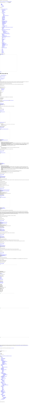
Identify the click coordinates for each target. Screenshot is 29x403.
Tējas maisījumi (4, 397)
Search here (1, 2)
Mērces (3, 389)
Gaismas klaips (3, 207)
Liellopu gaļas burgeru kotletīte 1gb (3, 255)
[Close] (0, 354)
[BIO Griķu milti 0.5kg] (14, 236)
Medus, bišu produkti (4, 373)
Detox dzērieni (3, 395)
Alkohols (3, 13)
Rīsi (2, 371)
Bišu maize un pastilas (5, 31)
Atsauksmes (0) (2, 89)
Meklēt (9, 2)
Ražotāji (0, 277)
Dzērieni (4, 12)
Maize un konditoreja (8, 33)
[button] (2, 127)
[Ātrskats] (0, 111)
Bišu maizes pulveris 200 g (2, 163)
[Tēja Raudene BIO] (14, 103)
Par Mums (3, 51)
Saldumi (3, 385)
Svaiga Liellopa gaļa (4, 23)
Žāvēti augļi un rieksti (4, 384)
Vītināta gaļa (3, 24)
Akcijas (2, 49)
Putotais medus (4, 32)
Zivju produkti (3, 26)
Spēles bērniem (3, 45)
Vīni (2, 366)
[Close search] (0, 352)
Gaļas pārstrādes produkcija (4, 21)
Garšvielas (3, 39)
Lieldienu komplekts (3, 382)
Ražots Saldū (6, 47)
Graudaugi (3, 27)
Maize (2, 34)
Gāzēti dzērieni (3, 17)
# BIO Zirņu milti (11, 100)
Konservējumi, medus (8, 29)
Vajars (2, 190)
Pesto (2, 40)
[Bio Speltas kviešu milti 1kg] (14, 176)
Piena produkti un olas (8, 36)
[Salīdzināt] (1, 111)
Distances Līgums (1, 282)
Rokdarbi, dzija (3, 46)
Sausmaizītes (3, 381)
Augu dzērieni (3, 16)
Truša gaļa (3, 25)
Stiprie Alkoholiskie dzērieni (5, 15)
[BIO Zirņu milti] (1, 54)
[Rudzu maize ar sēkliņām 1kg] (14, 202)
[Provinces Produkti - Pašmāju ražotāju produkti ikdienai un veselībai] (6, 1)
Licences (1, 278)
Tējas (2, 396)
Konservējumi (3, 375)
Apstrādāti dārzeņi (4, 10)
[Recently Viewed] (1, 350)
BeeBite (2, 139)
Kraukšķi (2, 372)
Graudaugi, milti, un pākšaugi (3, 369)
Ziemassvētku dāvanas (3, 391)
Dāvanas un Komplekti (4, 43)
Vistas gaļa (3, 363)
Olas (2, 37)
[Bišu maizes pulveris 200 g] (14, 157)
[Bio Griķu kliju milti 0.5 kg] (14, 245)
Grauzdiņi (2, 357)
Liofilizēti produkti (4, 383)
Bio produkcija (3, 100)
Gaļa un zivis (2, 360)
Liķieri (4, 14)
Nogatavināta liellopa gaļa (4, 22)
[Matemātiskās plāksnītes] (14, 117)
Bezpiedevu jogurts (3, 390)
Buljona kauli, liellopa (2, 230)
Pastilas (1, 379)
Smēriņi (2, 359)
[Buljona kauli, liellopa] (14, 229)
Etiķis (2, 387)
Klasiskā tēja (3, 19)
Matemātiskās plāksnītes (2, 122)
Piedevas (2, 386)
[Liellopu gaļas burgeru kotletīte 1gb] (14, 254)
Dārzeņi (3, 11)
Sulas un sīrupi (3, 18)
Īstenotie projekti (1, 279)
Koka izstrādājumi (4, 44)
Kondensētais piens (4, 378)
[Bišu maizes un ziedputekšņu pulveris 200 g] (14, 134)
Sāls (2, 41)
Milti (2, 28)
